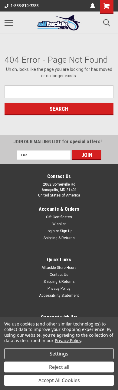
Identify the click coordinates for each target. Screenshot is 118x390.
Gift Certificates (59, 217)
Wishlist (59, 224)
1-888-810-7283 (24, 5)
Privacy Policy (59, 288)
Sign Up (66, 231)
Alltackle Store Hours (59, 268)
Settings (59, 353)
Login (50, 231)
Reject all (59, 367)
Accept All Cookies (59, 380)
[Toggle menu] (9, 22)
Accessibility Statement (59, 295)
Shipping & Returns (59, 238)
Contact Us (59, 275)
